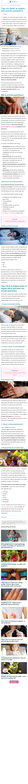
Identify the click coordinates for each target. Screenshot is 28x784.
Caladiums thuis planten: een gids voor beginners (13, 565)
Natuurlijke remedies (5, 5)
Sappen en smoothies (6, 674)
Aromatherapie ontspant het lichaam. (11, 468)
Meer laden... (14, 682)
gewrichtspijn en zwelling (8, 126)
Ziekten (3, 581)
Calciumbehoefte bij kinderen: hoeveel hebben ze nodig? (13, 658)
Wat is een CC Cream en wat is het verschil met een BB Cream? (12, 640)
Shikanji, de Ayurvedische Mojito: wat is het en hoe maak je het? (13, 677)
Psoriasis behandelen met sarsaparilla (15, 221)
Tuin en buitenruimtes (6, 562)
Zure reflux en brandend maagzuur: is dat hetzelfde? (13, 622)
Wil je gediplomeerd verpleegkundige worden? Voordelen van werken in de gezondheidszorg (13, 545)
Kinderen (3, 656)
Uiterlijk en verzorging (7, 542)
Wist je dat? (4, 638)
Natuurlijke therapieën (15, 5)
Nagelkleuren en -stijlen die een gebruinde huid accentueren (11, 603)
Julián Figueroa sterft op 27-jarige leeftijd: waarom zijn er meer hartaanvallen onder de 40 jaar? (12, 584)
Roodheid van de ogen (9, 213)
